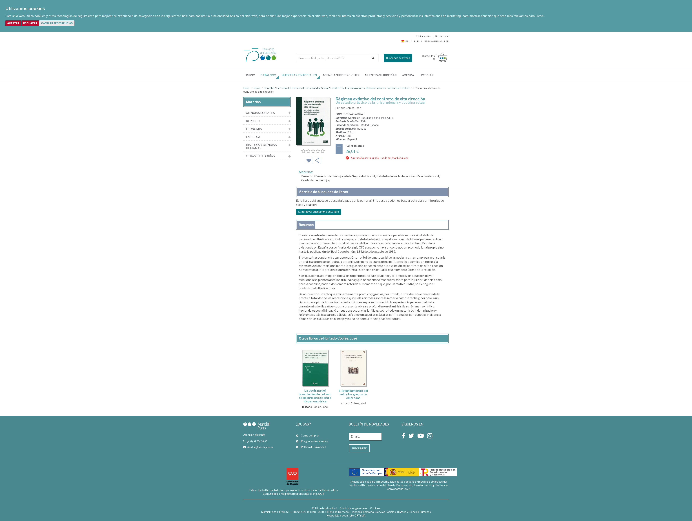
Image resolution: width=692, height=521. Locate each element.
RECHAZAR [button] (30, 23)
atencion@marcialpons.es (260, 447)
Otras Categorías (260, 156)
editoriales (299, 75)
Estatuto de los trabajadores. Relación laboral (357, 88)
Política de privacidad (313, 447)
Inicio (252, 75)
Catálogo (268, 75)
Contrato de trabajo (398, 88)
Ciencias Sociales (260, 113)
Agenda (408, 75)
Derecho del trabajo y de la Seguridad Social (302, 88)
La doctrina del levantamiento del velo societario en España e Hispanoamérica (315, 396)
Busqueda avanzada (398, 57)
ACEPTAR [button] (13, 23)
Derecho (269, 88)
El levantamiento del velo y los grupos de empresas (353, 394)
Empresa (253, 137)
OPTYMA (359, 515)
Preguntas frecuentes (314, 441)
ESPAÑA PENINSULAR (437, 41)
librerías (381, 75)
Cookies (375, 508)
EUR (416, 41)
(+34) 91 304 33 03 (257, 441)
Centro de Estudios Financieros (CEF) (370, 117)
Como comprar (310, 435)
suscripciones (341, 75)
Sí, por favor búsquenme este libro (318, 211)
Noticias (427, 75)
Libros (256, 88)
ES (406, 41)
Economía (254, 129)
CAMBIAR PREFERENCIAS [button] (57, 23)
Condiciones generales (353, 508)
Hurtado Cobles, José (348, 107)
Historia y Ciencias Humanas (261, 146)
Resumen (306, 225)
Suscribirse (359, 448)
